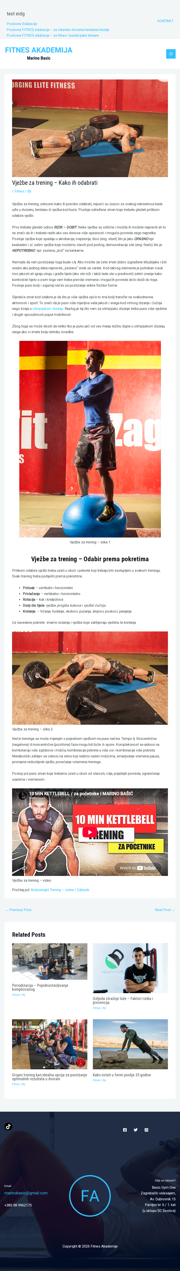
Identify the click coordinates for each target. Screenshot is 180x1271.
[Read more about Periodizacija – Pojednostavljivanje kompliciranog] (49, 961)
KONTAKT (165, 21)
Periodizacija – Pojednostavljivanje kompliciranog (40, 987)
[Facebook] (125, 1130)
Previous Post (18, 910)
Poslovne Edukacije (22, 24)
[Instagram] (146, 1130)
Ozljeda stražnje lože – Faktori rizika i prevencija (123, 1000)
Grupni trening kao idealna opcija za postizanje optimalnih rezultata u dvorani (49, 1077)
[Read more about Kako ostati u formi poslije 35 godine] (130, 1044)
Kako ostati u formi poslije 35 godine (122, 1075)
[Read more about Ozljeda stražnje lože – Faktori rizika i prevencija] (130, 968)
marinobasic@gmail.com (26, 1193)
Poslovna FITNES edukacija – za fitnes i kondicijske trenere (53, 35)
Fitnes (19, 191)
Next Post (165, 910)
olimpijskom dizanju (47, 309)
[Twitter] (136, 1130)
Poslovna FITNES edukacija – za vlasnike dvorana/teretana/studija (58, 30)
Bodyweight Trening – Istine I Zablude (60, 890)
